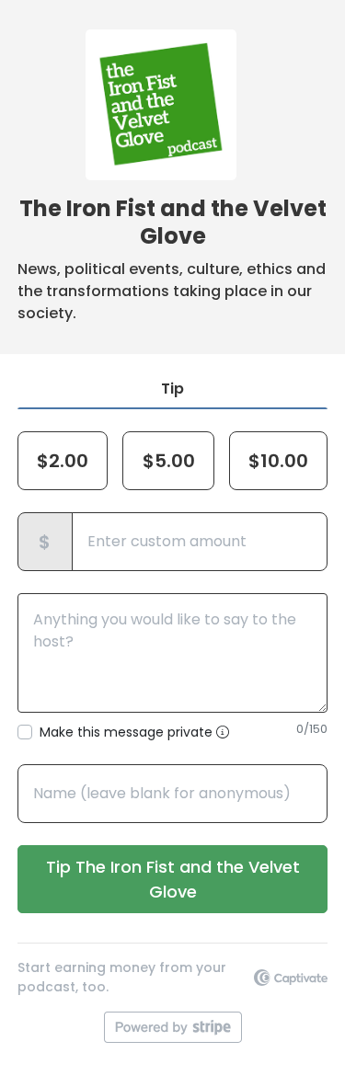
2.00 (62, 461)
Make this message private (128, 732)
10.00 (278, 461)
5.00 (169, 461)
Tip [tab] (172, 388)
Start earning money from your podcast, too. (121, 977)
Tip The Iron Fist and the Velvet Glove (173, 879)
